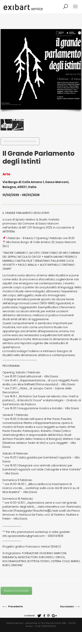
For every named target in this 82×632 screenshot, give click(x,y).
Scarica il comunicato (16, 590)
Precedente (15, 606)
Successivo (67, 606)
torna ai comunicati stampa (20, 141)
